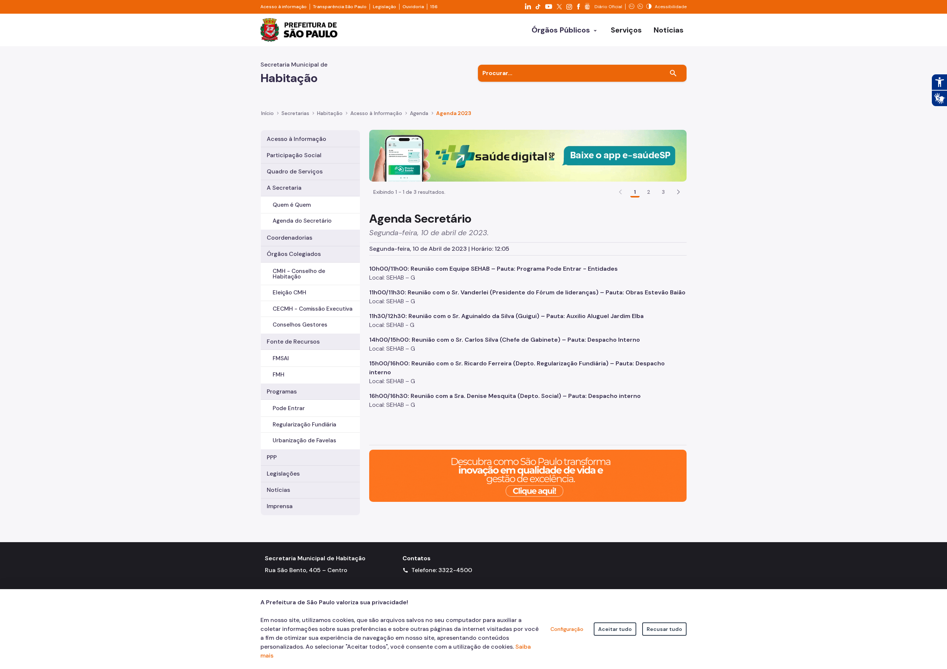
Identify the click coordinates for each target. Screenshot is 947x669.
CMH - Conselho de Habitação (299, 273)
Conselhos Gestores (300, 324)
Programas (282, 391)
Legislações (283, 473)
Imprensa (280, 506)
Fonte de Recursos (293, 341)
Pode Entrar (289, 408)
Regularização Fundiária (304, 424)
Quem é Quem (292, 205)
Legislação (384, 6)
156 (434, 6)
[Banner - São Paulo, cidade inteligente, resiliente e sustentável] (528, 475)
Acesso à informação (283, 6)
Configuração (566, 629)
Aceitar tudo (615, 629)
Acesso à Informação (376, 113)
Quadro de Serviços (295, 171)
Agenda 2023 (453, 113)
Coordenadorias (289, 237)
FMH (278, 374)
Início (267, 113)
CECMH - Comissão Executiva (313, 308)
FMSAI (281, 358)
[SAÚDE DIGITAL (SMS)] (528, 155)
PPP (272, 457)
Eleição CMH (289, 292)
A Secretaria (284, 188)
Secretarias (295, 113)
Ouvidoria (413, 6)
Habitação (330, 113)
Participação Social (294, 155)
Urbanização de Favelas (304, 440)
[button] (678, 192)
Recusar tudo (664, 629)
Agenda (419, 113)
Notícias (278, 490)
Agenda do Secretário (302, 220)
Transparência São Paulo (340, 6)
